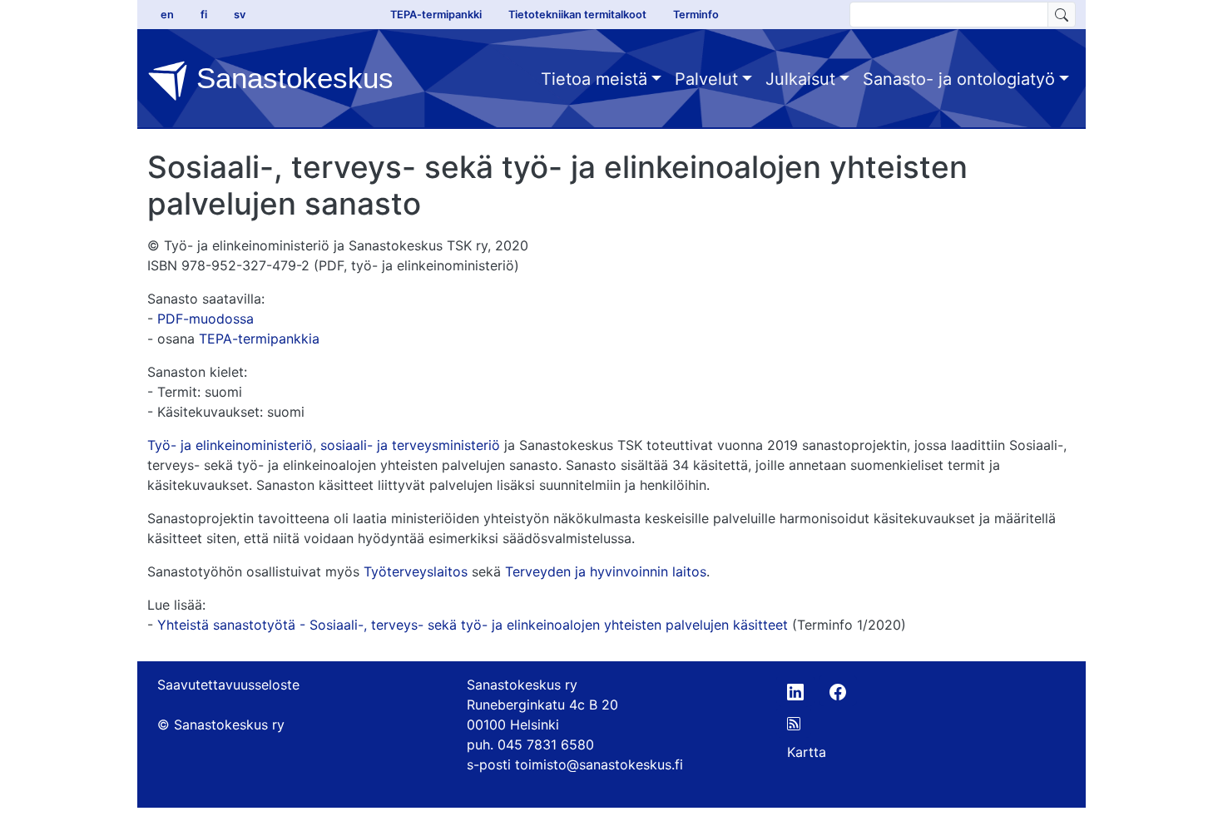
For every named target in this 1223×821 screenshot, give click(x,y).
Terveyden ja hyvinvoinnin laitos (605, 571)
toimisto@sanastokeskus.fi (599, 764)
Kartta (806, 752)
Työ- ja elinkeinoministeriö (230, 445)
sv (239, 14)
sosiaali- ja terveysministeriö (410, 445)
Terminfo (696, 14)
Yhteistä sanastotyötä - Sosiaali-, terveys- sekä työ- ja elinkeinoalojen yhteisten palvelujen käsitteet (472, 624)
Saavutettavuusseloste (228, 684)
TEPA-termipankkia (259, 338)
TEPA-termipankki (436, 14)
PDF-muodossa (205, 318)
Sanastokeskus (291, 78)
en (167, 14)
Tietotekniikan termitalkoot (577, 14)
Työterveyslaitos (416, 571)
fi (204, 14)
